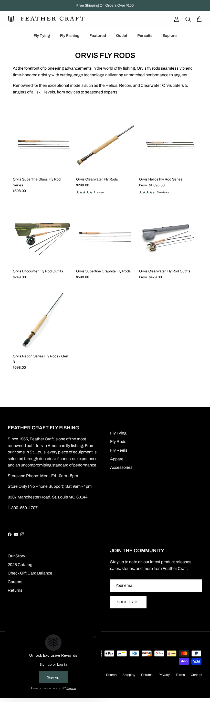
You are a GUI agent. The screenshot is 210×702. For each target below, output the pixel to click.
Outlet (121, 36)
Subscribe (128, 602)
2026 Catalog (20, 564)
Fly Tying (42, 36)
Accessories (121, 467)
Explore (169, 36)
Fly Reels (118, 450)
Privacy (164, 675)
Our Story (16, 556)
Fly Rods (118, 441)
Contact (196, 675)
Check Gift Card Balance (30, 573)
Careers (15, 582)
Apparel (117, 459)
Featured (97, 36)
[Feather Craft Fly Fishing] (46, 19)
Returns (15, 590)
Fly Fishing (69, 36)
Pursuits (144, 36)
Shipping (128, 675)
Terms (180, 675)
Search (111, 675)
